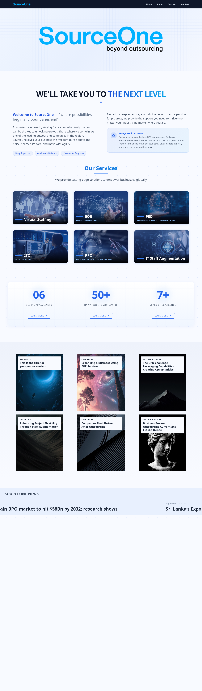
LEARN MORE (37, 315)
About (160, 4)
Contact (185, 4)
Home (149, 4)
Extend (58, 195)
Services (172, 4)
